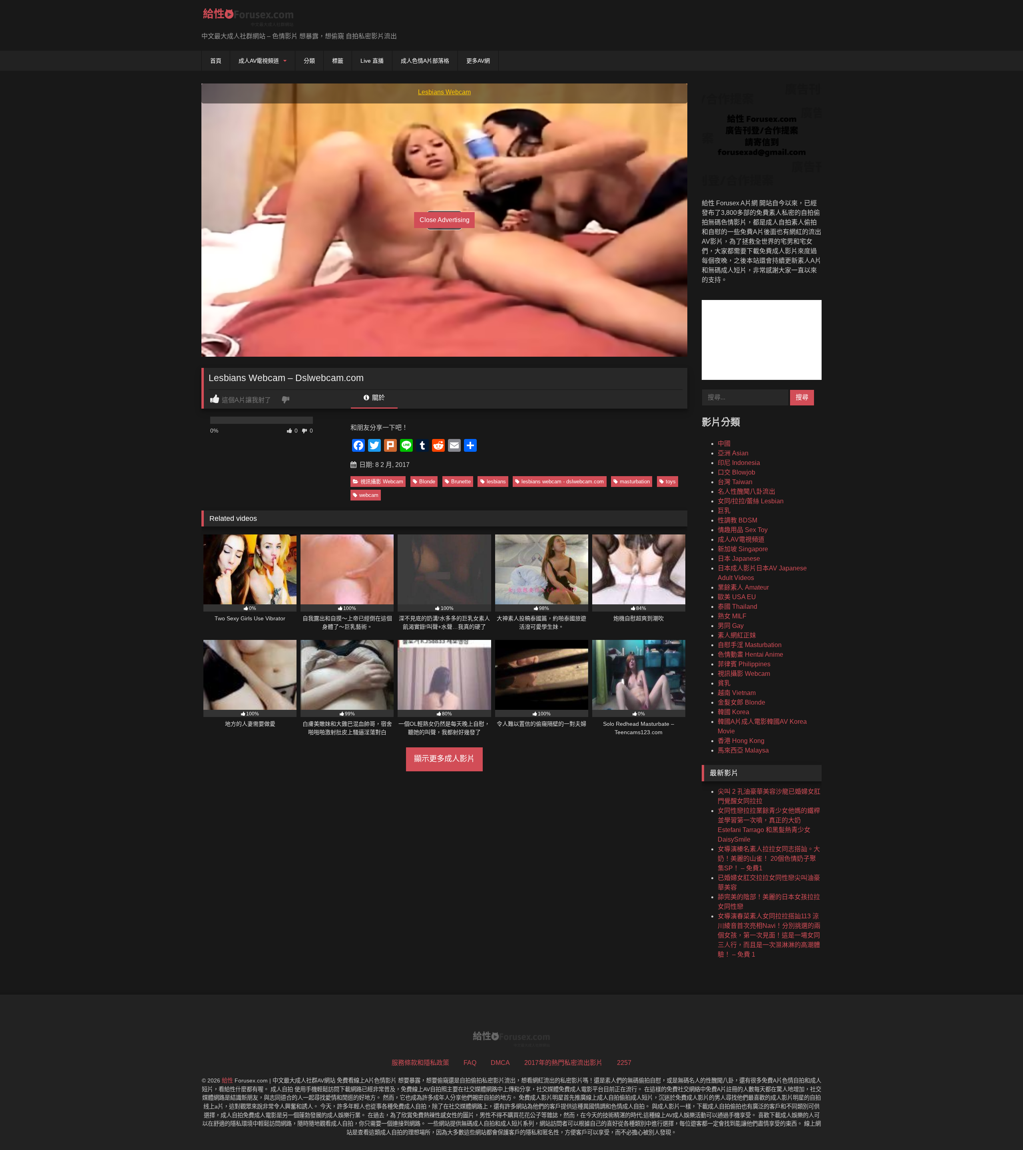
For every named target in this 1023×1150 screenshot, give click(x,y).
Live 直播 (372, 61)
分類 (309, 61)
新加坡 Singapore (743, 549)
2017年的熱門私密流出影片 (563, 1062)
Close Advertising (445, 219)
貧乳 (724, 683)
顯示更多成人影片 (444, 759)
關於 (377, 397)
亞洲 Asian (733, 453)
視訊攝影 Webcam (381, 482)
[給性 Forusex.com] (248, 19)
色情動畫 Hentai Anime (750, 654)
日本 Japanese (739, 558)
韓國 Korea (733, 712)
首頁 (215, 61)
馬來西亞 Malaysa (743, 750)
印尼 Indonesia (739, 462)
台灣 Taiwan (735, 482)
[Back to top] (998, 1126)
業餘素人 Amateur (743, 587)
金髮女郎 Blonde (741, 702)
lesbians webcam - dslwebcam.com (562, 482)
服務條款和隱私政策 (420, 1062)
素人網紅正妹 (737, 635)
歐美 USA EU (737, 597)
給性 (227, 1080)
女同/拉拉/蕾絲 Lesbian (751, 501)
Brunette (461, 482)
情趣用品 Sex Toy (743, 529)
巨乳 (724, 510)
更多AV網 (478, 61)
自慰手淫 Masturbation (750, 645)
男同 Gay (731, 625)
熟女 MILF (732, 616)
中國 (724, 443)
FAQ (470, 1062)
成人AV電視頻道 (259, 61)
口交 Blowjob (736, 472)
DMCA (500, 1062)
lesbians (496, 482)
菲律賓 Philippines (744, 664)
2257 (624, 1062)
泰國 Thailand (737, 606)
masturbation (635, 482)
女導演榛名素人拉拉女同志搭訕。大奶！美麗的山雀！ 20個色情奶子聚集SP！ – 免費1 (769, 859)
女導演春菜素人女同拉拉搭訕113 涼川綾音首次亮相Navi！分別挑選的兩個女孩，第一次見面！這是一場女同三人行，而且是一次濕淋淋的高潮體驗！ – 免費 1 (769, 935)
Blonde (427, 482)
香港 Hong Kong (741, 740)
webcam (368, 495)
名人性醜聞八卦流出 (746, 491)
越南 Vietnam (737, 692)
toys (671, 482)
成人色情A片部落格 (425, 61)
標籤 (337, 61)
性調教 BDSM (737, 520)
